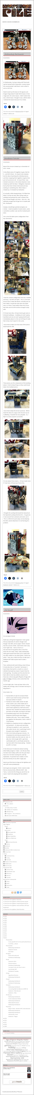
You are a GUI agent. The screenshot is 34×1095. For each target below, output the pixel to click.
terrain (10, 585)
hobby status (18, 1048)
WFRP (17, 1061)
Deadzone (5, 585)
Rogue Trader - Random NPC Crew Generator (19, 1008)
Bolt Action (8, 1042)
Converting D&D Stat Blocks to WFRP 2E (18, 989)
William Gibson (7, 1068)
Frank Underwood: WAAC (14, 998)
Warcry (17, 1056)
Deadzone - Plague (12, 1016)
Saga (23, 1053)
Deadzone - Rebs (12, 993)
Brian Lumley (7, 1074)
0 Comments (6, 57)
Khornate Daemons (14, 1049)
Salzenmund (28, 1053)
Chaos (12, 1042)
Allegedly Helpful (22, 1040)
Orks (30, 1051)
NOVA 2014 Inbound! (13, 955)
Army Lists (7, 1041)
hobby (11, 1047)
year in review (23, 1061)
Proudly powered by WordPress (9, 1091)
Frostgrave (20, 1043)
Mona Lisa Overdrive (9, 1067)
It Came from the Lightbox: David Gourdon (13, 909)
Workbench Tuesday (13, 971)
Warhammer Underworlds (13, 1059)
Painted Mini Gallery (12, 1052)
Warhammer (24, 1056)
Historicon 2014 (12, 961)
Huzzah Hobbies (10, 1033)
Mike (10, 679)
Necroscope (6, 1074)
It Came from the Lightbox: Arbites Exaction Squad (15, 901)
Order (27, 1051)
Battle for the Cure (16, 1041)
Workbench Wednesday (14, 957)
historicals (28, 1045)
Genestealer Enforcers (16, 1045)
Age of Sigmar (11, 1040)
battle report (22, 1041)
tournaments (11, 1056)
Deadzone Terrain (11, 158)
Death (27, 1042)
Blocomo (20, 1091)
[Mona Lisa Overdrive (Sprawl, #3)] (29, 1072)
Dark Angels (17, 1042)
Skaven (10, 1054)
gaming (8, 1045)
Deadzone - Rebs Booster (14, 991)
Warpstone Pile (19, 111)
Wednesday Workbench (13, 54)
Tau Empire (21, 1055)
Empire (15, 1044)
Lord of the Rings (7, 1051)
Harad (23, 1045)
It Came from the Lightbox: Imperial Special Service (15, 903)
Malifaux (14, 1051)
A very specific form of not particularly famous (19, 942)
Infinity (5, 113)
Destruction (9, 1044)
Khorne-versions (12, 963)
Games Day (25, 1043)
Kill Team (25, 1050)
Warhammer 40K (17, 1058)
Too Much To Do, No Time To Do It (16, 967)
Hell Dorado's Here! (13, 1014)
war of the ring (24, 1059)
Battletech (28, 1041)
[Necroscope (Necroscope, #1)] (29, 1077)
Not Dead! (8, 610)
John (4, 679)
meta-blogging (20, 1051)
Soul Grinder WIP (12, 969)
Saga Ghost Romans (13, 975)
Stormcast (16, 1055)
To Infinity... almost (13, 943)
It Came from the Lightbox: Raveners (12, 899)
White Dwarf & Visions (13, 1002)
